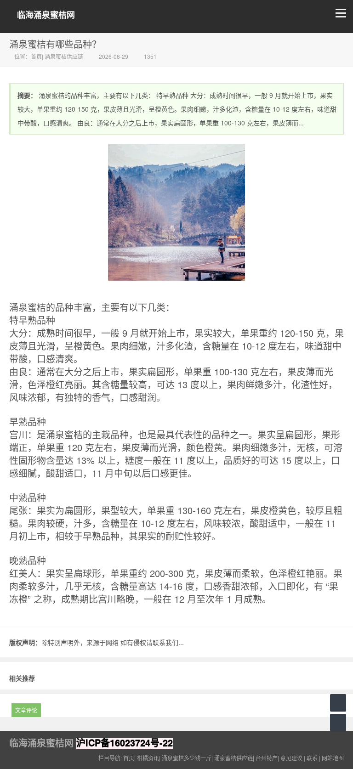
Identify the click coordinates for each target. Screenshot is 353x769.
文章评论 (26, 710)
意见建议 (291, 758)
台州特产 (267, 758)
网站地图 (333, 758)
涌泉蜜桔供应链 (64, 56)
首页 (36, 56)
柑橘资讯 (148, 758)
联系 (312, 758)
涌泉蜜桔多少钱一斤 (186, 758)
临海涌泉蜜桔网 (46, 15)
